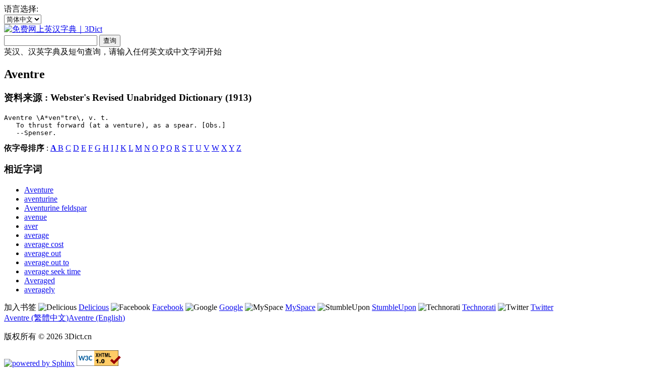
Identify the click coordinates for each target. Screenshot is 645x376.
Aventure (38, 189)
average (36, 235)
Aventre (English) (97, 318)
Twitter (542, 307)
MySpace (300, 307)
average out (42, 253)
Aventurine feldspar (55, 208)
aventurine (40, 199)
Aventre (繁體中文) (36, 318)
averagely (39, 289)
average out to (46, 262)
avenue (35, 217)
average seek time (52, 271)
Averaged (39, 280)
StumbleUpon (394, 307)
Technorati (479, 307)
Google (231, 307)
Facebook (167, 307)
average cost (43, 244)
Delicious (94, 307)
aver (31, 226)
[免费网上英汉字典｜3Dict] (53, 29)
